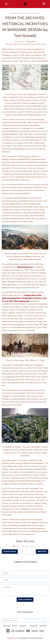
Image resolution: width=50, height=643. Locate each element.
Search (14, 626)
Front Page (6, 626)
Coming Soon (33, 626)
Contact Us (23, 626)
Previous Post (10, 551)
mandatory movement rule (37, 44)
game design (12, 44)
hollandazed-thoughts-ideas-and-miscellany (25, 13)
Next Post (42, 551)
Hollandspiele (24, 638)
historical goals (23, 44)
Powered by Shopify (36, 638)
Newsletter (43, 626)
